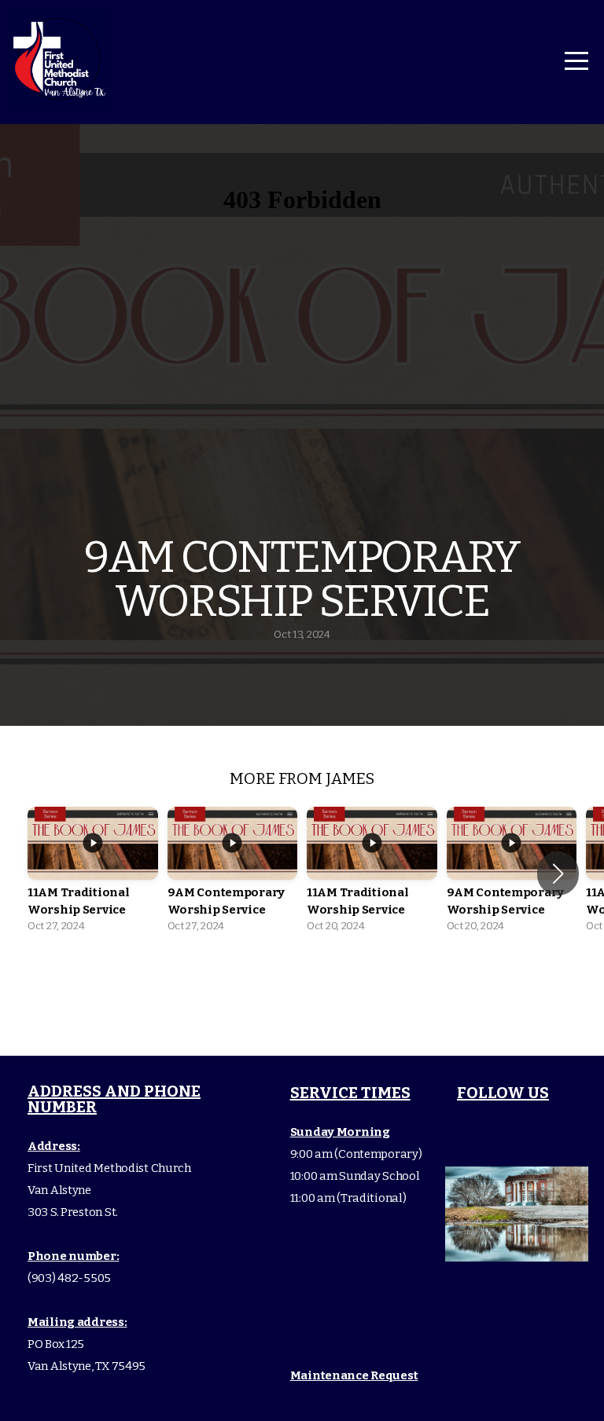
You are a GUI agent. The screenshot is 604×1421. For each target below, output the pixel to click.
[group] (93, 874)
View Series (302, 985)
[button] (558, 873)
